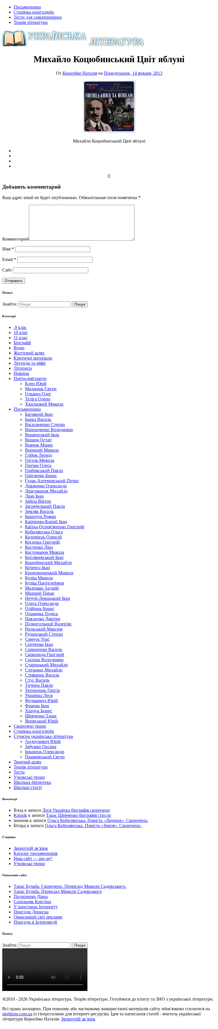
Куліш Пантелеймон (44, 583)
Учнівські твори (29, 777)
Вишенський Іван (42, 434)
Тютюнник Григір (42, 690)
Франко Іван (37, 705)
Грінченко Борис (41, 475)
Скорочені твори (30, 726)
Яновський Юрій (41, 721)
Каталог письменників (36, 853)
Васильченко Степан (45, 424)
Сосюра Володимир (44, 659)
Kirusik (20, 815)
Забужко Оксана (40, 746)
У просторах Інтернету (36, 906)
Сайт (7, 270)
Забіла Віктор (38, 501)
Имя (8, 249)
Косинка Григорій (42, 542)
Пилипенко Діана (31, 896)
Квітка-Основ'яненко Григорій (54, 526)
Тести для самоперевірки (38, 17)
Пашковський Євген (45, 756)
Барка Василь (38, 419)
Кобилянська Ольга (44, 531)
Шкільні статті (28, 787)
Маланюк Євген (40, 388)
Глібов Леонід (38, 455)
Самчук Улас (37, 639)
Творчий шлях (27, 761)
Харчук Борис (38, 710)
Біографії (22, 342)
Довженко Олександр (46, 485)
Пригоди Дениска (31, 911)
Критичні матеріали (33, 358)
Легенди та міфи (30, 363)
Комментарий (15, 239)
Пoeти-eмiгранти (30, 378)
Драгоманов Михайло (46, 491)
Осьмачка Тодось (41, 613)
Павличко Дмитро (42, 618)
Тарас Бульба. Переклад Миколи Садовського (58, 891)
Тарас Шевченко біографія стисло (78, 815)
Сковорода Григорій (44, 654)
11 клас (21, 337)
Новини (21, 373)
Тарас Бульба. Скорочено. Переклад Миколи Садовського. (70, 886)
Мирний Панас (39, 593)
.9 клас (20, 327)
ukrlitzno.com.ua (17, 1013)
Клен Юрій (36, 383)
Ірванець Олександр (44, 751)
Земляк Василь (39, 511)
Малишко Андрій (42, 588)
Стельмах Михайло (43, 669)
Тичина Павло (39, 685)
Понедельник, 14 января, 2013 (133, 73)
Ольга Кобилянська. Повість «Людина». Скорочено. (97, 820)
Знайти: (10, 304)
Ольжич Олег (38, 393)
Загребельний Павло (45, 506)
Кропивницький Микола (49, 572)
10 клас (21, 332)
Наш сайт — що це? (33, 858)
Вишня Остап (38, 439)
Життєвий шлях (29, 352)
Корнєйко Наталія (79, 73)
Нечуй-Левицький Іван (47, 598)
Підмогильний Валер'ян (48, 623)
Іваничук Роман (40, 516)
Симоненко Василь (43, 649)
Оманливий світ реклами (38, 917)
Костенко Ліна (39, 547)
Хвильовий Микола (44, 404)
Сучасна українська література (43, 736)
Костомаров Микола (44, 552)
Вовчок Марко (39, 445)
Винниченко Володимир (49, 429)
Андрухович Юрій (43, 741)
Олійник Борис (39, 608)
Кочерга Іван (37, 567)
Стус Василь (37, 680)
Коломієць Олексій (43, 537)
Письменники (27, 7)
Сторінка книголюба (34, 12)
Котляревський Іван (44, 557)
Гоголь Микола (39, 460)
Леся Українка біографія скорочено (76, 810)
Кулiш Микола (39, 577)
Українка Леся (39, 695)
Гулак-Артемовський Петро (52, 480)
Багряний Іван (39, 414)
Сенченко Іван (39, 644)
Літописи (23, 368)
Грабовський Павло (44, 470)
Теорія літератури (31, 22)
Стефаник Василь (42, 675)
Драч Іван (34, 496)
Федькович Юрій (41, 700)
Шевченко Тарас (41, 715)
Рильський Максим (43, 629)
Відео (19, 347)
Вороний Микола (42, 450)
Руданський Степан (44, 634)
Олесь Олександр (42, 603)
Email (9, 259)
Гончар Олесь (38, 465)
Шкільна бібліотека (32, 782)
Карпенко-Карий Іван (46, 521)
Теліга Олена (37, 398)
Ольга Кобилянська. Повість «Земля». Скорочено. (93, 825)
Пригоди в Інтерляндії (35, 922)
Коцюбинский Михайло (48, 562)
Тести (19, 772)
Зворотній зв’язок (31, 848)
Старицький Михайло (46, 664)
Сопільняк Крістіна (32, 901)
